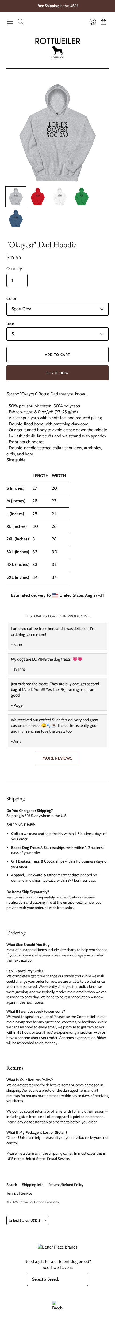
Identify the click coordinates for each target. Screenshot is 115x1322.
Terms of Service (19, 1193)
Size (10, 323)
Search (11, 1184)
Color (11, 298)
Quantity (14, 268)
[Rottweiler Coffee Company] (57, 47)
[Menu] (10, 21)
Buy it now (57, 373)
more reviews (57, 758)
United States (25, 1220)
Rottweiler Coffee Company (38, 1202)
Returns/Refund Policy (65, 1184)
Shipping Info (33, 1184)
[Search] (21, 22)
